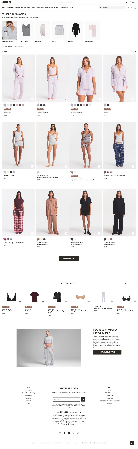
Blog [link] (109, 406)
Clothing (10, 46)
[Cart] (135, 7)
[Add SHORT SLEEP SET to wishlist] (99, 99)
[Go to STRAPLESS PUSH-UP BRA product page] (80, 297)
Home (4, 46)
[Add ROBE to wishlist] (132, 99)
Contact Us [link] (28, 406)
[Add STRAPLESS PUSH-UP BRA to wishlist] (88, 301)
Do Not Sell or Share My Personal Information (94, 443)
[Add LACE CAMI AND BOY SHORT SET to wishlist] (65, 166)
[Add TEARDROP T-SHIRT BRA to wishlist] (19, 301)
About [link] (109, 390)
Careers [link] (109, 403)
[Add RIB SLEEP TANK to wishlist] (32, 166)
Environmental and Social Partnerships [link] (109, 400)
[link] (107, 352)
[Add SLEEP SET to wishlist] (32, 99)
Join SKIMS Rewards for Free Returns (65, 2)
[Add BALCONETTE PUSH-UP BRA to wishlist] (134, 301)
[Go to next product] (136, 283)
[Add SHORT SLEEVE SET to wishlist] (99, 233)
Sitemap (33, 443)
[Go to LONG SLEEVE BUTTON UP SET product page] (58, 297)
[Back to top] (132, 443)
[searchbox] (114, 7)
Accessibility (58, 443)
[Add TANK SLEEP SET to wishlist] (65, 99)
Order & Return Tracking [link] (28, 393)
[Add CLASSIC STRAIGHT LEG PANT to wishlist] (111, 301)
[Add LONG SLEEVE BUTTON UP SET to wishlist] (65, 301)
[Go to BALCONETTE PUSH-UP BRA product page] (126, 297)
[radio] (5, 105)
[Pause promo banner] (127, 2)
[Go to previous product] (125, 283)
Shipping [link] (28, 400)
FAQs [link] (28, 403)
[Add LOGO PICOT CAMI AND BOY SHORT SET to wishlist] (99, 166)
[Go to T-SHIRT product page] (35, 297)
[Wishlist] (128, 7)
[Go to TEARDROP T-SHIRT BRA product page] (12, 297)
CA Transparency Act (45, 443)
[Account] (131, 7)
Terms (76, 443)
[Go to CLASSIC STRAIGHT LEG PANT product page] (103, 297)
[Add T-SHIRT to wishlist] (42, 301)
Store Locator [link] (109, 398)
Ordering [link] (28, 398)
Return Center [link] (28, 390)
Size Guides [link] (28, 395)
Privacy (68, 443)
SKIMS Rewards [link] (109, 393)
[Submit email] (83, 399)
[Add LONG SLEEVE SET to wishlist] (65, 233)
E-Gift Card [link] (110, 395)
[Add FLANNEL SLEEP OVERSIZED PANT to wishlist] (132, 166)
